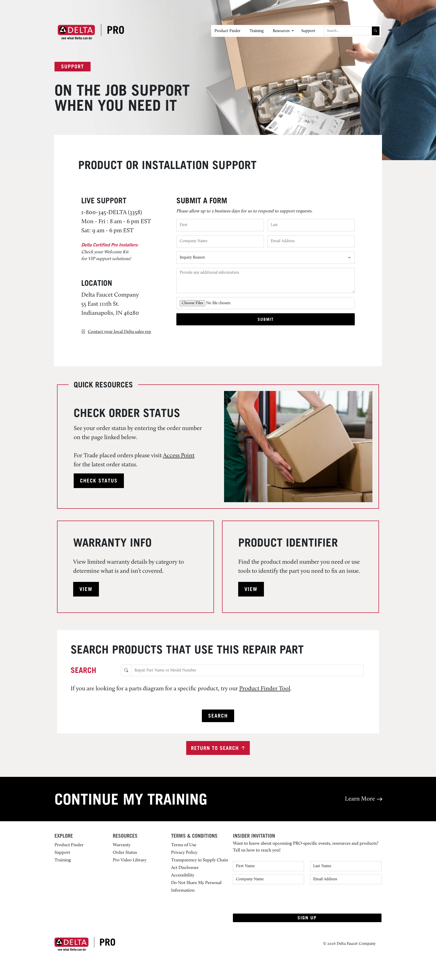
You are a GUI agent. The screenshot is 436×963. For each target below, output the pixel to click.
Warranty (121, 845)
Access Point (179, 456)
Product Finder (227, 31)
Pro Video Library (129, 860)
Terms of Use (183, 845)
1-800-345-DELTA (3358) (111, 213)
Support (308, 31)
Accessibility (182, 875)
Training (257, 31)
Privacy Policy (184, 853)
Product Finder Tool (264, 689)
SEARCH (83, 670)
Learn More (360, 799)
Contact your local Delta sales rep (119, 332)
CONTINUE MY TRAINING (130, 799)
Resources (281, 31)
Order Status (125, 853)
